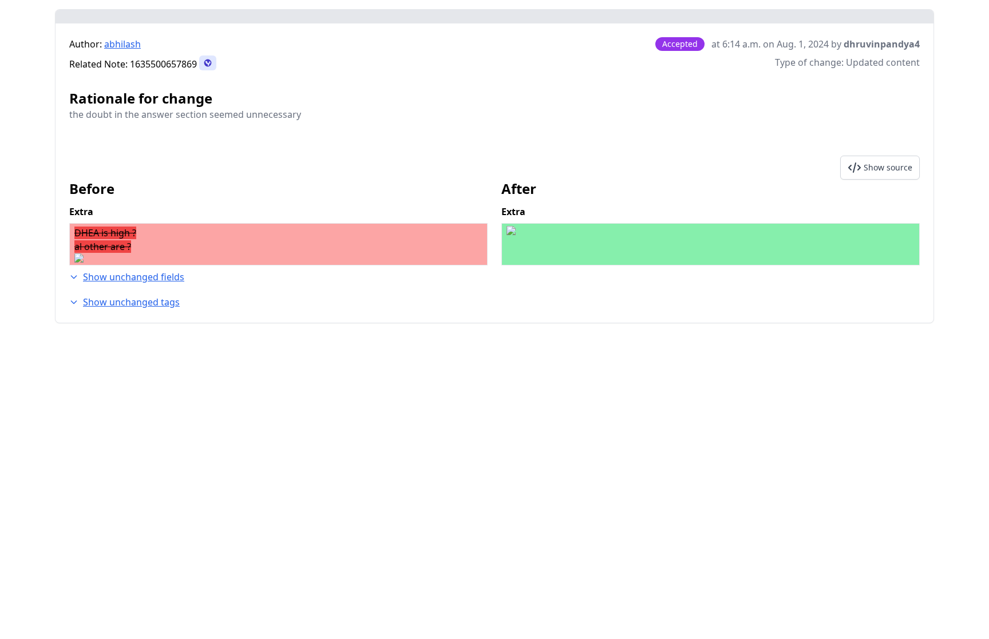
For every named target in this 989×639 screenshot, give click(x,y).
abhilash (122, 44)
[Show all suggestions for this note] (207, 62)
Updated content (883, 62)
